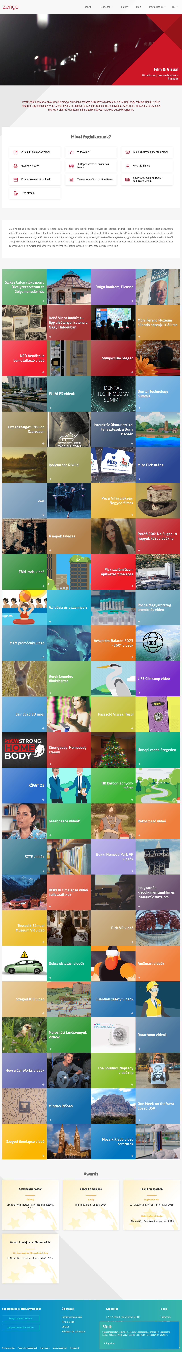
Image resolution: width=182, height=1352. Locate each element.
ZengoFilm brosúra (20, 1328)
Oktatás (65, 1327)
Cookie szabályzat (60, 1348)
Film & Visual (68, 1322)
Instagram (166, 1317)
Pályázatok (74, 1348)
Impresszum (44, 1348)
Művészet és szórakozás (73, 1332)
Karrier (124, 7)
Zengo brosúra (21, 1319)
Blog (138, 7)
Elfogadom (109, 1343)
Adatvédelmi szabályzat (27, 1348)
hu (174, 7)
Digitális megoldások (72, 1317)
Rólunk (87, 7)
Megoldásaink (156, 7)
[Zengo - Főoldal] (9, 7)
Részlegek (105, 7)
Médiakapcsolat (8, 1348)
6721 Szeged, (123, 1317)
